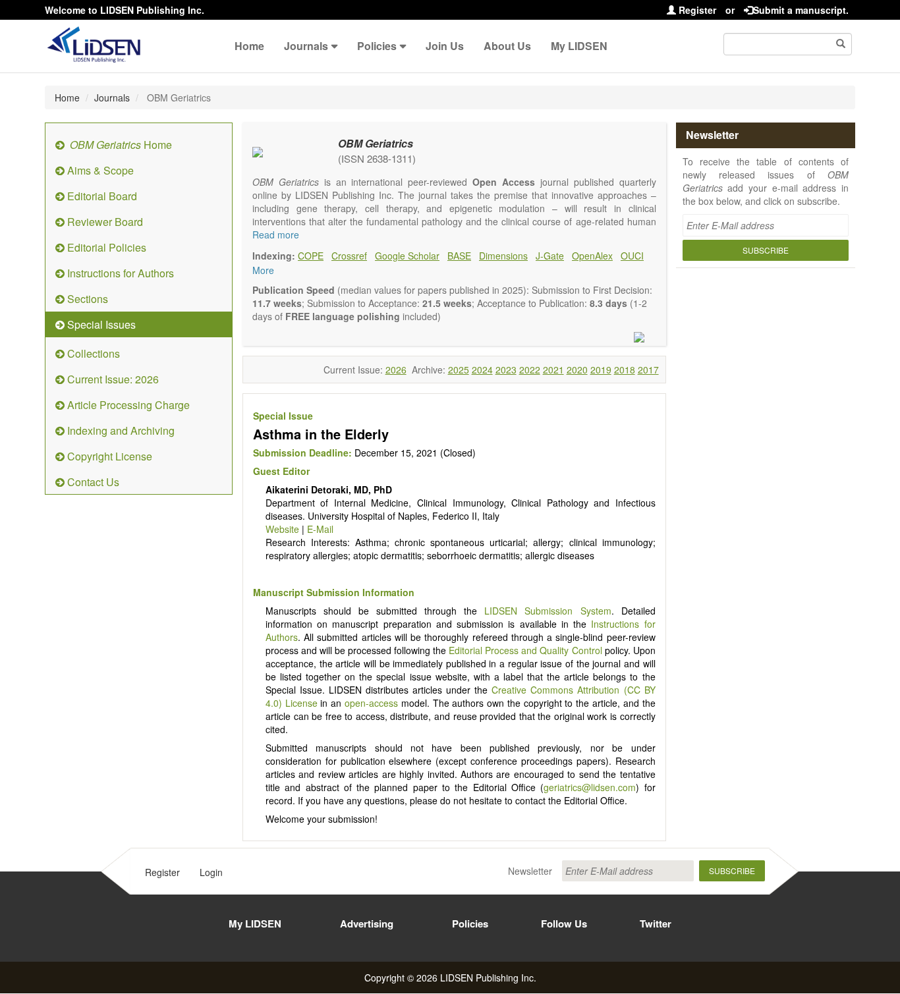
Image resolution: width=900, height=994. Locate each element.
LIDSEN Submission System (547, 610)
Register (696, 9)
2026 (396, 369)
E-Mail (320, 529)
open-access (371, 702)
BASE (459, 255)
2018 (624, 369)
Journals (306, 45)
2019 (600, 369)
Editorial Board (101, 196)
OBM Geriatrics (375, 143)
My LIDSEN (579, 45)
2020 (577, 369)
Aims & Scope (99, 170)
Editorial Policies (105, 247)
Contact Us (92, 481)
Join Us (445, 45)
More (263, 270)
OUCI (632, 255)
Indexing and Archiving (120, 430)
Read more (275, 234)
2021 (553, 369)
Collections (92, 353)
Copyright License (108, 456)
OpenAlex (592, 255)
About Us (507, 45)
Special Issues (100, 324)
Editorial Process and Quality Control (525, 650)
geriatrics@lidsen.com (590, 787)
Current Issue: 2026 (112, 379)
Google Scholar (407, 255)
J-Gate (550, 255)
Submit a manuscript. (801, 9)
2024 (482, 369)
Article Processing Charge (127, 404)
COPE (310, 255)
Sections (86, 298)
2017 (648, 369)
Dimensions (503, 255)
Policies (377, 45)
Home (249, 45)
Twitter (655, 923)
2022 (529, 369)
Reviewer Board (104, 221)
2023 (506, 369)
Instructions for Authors (119, 273)
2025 (458, 369)
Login (211, 872)
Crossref (349, 255)
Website (282, 529)
